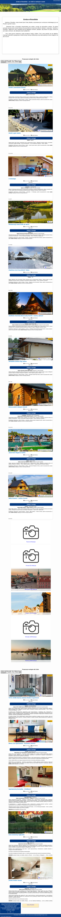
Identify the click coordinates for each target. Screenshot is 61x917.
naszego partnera (26, 100)
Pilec (50, 812)
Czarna (50, 293)
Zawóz (50, 65)
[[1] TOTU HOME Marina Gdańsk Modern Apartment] (30, 685)
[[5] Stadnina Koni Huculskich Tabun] (30, 258)
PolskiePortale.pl (8, 916)
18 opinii (38, 507)
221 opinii (42, 707)
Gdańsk (50, 675)
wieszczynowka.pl (57, 0)
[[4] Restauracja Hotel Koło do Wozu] (30, 212)
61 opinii (37, 461)
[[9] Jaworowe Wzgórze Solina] (30, 440)
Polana (50, 247)
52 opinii (43, 324)
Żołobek (50, 202)
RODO (13, 909)
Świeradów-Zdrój (47, 766)
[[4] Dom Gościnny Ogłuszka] (30, 822)
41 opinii (36, 889)
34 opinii (37, 843)
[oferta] (45, 176)
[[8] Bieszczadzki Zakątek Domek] (30, 394)
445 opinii (41, 752)
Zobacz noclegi (31, 92)
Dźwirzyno (49, 858)
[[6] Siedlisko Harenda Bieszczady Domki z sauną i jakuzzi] (30, 303)
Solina (50, 339)
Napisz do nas (44, 914)
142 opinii (35, 187)
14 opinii (39, 233)
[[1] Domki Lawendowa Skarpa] (30, 75)
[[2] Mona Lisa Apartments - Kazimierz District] (30, 731)
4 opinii (38, 416)
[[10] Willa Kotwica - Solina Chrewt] (30, 486)
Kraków (50, 721)
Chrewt (50, 476)
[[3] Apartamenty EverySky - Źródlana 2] (30, 777)
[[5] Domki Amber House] (30, 868)
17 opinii (38, 370)
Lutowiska (49, 156)
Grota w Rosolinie (30, 904)
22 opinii (40, 798)
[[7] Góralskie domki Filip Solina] (30, 349)
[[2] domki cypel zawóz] (30, 121)
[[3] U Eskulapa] (30, 166)
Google (3, 904)
